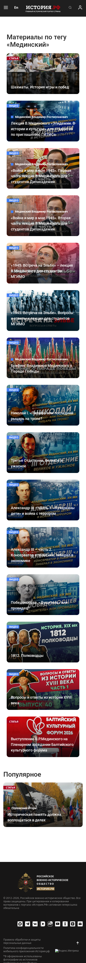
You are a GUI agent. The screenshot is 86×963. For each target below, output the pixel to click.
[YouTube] (57, 923)
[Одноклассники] (65, 923)
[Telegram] (27, 923)
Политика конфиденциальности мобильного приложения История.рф (26, 949)
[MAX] (20, 923)
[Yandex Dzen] (72, 923)
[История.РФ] (43, 8)
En (16, 7)
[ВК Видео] (42, 923)
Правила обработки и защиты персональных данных (21, 941)
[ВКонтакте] (35, 923)
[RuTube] (50, 923)
